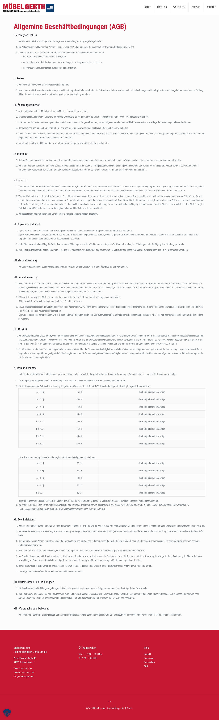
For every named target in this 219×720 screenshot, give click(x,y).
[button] (7, 713)
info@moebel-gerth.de (24, 676)
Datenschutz (149, 662)
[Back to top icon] (109, 701)
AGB (146, 666)
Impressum (149, 658)
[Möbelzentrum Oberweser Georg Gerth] (28, 7)
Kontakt (147, 654)
